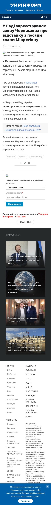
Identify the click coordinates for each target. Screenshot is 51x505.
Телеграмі (31, 82)
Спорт (10, 412)
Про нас (10, 424)
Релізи (29, 417)
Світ (9, 391)
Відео (28, 383)
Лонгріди (30, 395)
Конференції (32, 406)
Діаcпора (11, 408)
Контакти (11, 428)
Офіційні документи (31, 411)
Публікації (31, 370)
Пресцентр (30, 10)
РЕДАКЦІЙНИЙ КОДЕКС (14, 476)
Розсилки (11, 481)
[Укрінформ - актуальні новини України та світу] (25, 4)
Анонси (40, 10)
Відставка (11, 157)
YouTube (21, 216)
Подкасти (31, 366)
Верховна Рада (37, 157)
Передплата (12, 432)
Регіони (10, 395)
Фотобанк (19, 10)
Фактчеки (11, 387)
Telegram (43, 214)
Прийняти (25, 501)
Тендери (11, 447)
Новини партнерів (31, 401)
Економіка (11, 383)
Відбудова (11, 374)
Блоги (29, 387)
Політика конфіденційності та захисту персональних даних (14, 462)
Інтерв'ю (30, 374)
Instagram (8, 216)
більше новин (25, 222)
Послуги (9, 10)
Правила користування (13, 442)
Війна (9, 370)
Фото (28, 378)
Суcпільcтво (12, 399)
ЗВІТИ (10, 471)
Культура (11, 404)
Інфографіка (32, 391)
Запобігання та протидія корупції (15, 452)
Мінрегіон (23, 157)
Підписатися (14, 204)
